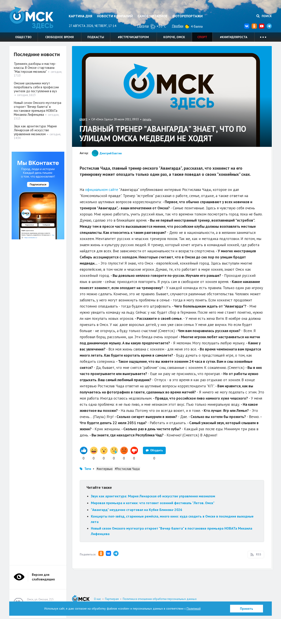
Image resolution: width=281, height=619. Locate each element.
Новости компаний (115, 16)
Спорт (202, 37)
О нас (97, 599)
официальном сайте (101, 189)
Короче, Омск (174, 37)
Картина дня (80, 16)
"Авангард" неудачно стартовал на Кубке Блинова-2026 (136, 509)
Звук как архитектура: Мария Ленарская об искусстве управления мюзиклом (153, 496)
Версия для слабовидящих (43, 577)
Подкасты (95, 37)
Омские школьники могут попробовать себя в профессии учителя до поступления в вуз (36, 87)
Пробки (177, 26)
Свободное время (59, 37)
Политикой (194, 608)
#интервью (105, 469)
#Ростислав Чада (127, 469)
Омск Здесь (31, 18)
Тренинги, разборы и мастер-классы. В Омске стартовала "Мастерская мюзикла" (35, 68)
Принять (246, 609)
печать (147, 119)
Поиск (266, 16)
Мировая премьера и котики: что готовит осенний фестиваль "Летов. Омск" (152, 503)
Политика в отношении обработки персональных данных (160, 599)
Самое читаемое (152, 16)
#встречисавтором (133, 37)
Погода (143, 26)
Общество (23, 37)
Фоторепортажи (187, 16)
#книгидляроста (233, 37)
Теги (87, 469)
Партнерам (112, 599)
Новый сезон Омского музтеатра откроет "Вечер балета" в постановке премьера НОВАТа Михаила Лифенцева (37, 109)
